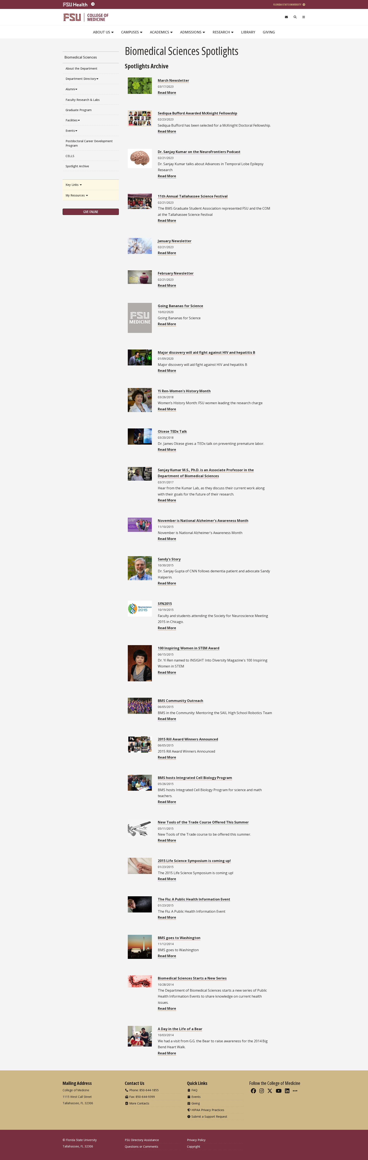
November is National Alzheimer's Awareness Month (203, 520)
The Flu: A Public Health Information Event (194, 899)
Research (222, 32)
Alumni (70, 89)
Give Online (90, 211)
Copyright (193, 1146)
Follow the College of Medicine (274, 1083)
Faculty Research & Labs (83, 100)
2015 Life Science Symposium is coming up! (194, 860)
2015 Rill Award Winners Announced (188, 739)
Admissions (191, 32)
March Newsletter (173, 80)
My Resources (76, 195)
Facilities (72, 120)
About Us (102, 32)
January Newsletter (174, 241)
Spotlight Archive (77, 166)
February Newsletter (176, 273)
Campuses (130, 32)
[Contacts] (286, 17)
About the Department (81, 68)
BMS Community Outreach (180, 700)
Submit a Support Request (209, 1116)
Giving (269, 32)
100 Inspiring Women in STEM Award (188, 648)
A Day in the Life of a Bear (180, 1029)
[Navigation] (304, 17)
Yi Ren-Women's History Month (184, 391)
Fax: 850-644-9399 (141, 1097)
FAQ (194, 1090)
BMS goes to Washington (179, 937)
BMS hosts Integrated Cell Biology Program (195, 777)
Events (70, 131)
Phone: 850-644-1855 (143, 1090)
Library (248, 32)
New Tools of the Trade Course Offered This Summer (203, 822)
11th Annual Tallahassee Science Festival (193, 196)
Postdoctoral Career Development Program (89, 143)
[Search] (295, 17)
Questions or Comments (141, 1146)
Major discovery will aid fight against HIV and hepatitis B (206, 352)
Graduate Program (79, 110)
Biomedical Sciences (80, 57)
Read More (167, 92)
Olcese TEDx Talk (172, 431)
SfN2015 (165, 603)
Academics (160, 32)
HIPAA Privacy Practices (207, 1110)
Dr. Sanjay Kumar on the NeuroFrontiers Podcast (199, 151)
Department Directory (81, 79)
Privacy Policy (196, 1140)
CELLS (70, 156)
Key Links (72, 185)
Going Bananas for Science (180, 306)
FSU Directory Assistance (142, 1140)
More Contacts (138, 1103)
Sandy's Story (169, 559)
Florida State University (287, 4)
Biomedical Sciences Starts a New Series (192, 978)
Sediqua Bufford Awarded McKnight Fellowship (197, 113)
